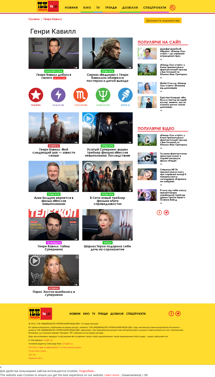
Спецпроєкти (136, 313)
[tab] (159, 212)
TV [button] (98, 7)
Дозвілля (116, 313)
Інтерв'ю (54, 145)
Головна (34, 19)
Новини (54, 288)
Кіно (86, 313)
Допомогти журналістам (162, 20)
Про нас (32, 354)
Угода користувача (37, 351)
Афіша (107, 242)
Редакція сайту (35, 358)
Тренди (103, 313)
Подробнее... (87, 371)
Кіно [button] (87, 7)
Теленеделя (54, 242)
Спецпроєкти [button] (154, 7)
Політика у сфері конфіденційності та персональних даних (55, 347)
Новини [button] (71, 7)
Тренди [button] (111, 7)
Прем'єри (107, 71)
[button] (173, 7)
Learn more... (112, 375)
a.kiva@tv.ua (67, 343)
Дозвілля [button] (130, 7)
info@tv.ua (48, 340)
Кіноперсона (53, 71)
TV (93, 313)
